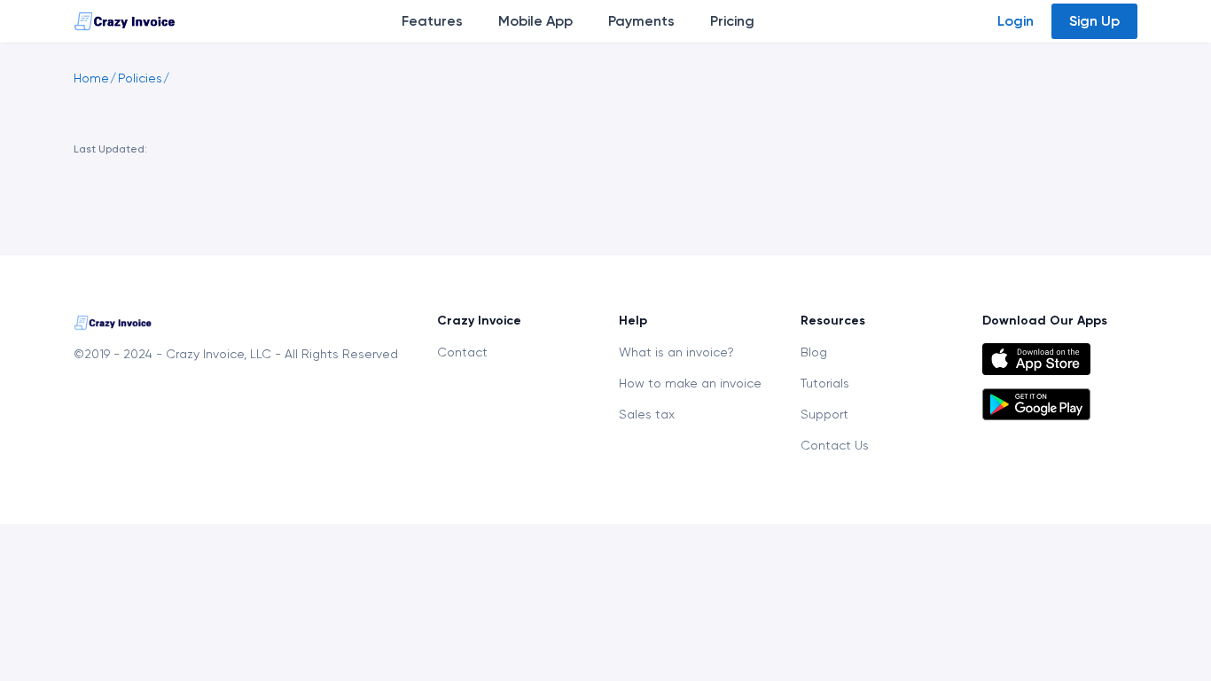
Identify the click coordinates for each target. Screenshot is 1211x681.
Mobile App (535, 20)
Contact (462, 352)
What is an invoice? (676, 352)
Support (824, 414)
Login (1015, 20)
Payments (641, 20)
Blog (814, 352)
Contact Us (835, 445)
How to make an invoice (690, 383)
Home (91, 78)
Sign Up (1094, 20)
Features (432, 20)
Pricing (732, 20)
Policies (140, 78)
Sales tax (647, 414)
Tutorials (825, 383)
